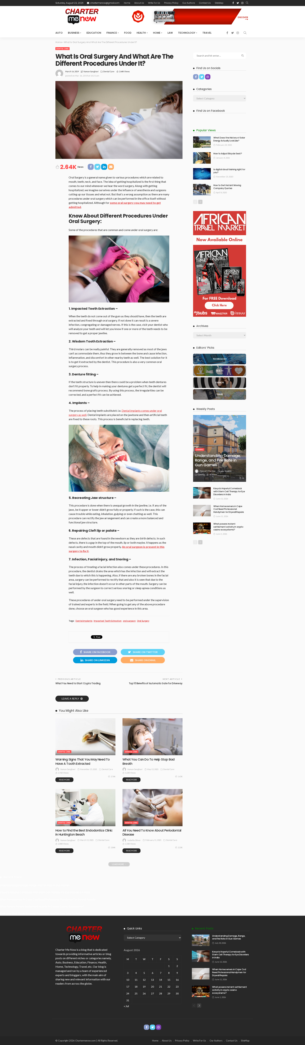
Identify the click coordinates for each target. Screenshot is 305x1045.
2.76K (113, 776)
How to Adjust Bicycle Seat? (227, 153)
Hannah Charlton (208, 471)
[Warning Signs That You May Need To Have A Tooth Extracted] (85, 736)
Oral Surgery (143, 621)
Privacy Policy (171, 2)
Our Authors (189, 2)
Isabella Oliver (134, 840)
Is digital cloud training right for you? (229, 171)
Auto (59, 33)
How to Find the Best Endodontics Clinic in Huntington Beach (83, 832)
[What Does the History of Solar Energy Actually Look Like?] (202, 142)
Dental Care (62, 49)
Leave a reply (71, 698)
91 (243, 478)
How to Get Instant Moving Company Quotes (227, 187)
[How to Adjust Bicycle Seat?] (202, 158)
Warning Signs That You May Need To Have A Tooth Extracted (82, 761)
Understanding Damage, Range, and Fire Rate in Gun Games (218, 460)
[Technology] (219, 359)
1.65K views (130, 773)
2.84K (113, 847)
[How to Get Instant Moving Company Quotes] (202, 189)
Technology (186, 33)
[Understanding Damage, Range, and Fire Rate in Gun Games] (219, 448)
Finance (111, 33)
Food (127, 33)
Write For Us (154, 2)
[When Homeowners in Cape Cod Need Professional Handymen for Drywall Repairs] (202, 510)
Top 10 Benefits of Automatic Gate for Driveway (156, 683)
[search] (247, 3)
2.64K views (124, 71)
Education (93, 33)
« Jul (126, 1006)
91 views (213, 474)
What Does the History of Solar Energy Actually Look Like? (229, 139)
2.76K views (63, 773)
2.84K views (63, 844)
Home (127, 2)
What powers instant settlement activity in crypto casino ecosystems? (228, 526)
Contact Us (205, 2)
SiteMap (219, 2)
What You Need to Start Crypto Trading (78, 683)
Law (170, 33)
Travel (206, 33)
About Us (139, 2)
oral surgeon (129, 621)
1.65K (180, 776)
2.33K (180, 847)
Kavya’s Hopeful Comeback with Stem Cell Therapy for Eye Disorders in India (229, 491)
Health (141, 33)
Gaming (200, 450)
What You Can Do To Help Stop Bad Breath (148, 761)
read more (64, 779)
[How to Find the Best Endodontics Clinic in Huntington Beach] (85, 807)
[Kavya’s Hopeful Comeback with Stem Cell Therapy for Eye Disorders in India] (202, 493)
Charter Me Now (65, 949)
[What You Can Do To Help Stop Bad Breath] (152, 736)
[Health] (219, 371)
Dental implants (84, 621)
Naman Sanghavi (90, 71)
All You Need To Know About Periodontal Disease (151, 832)
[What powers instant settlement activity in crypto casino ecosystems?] (202, 528)
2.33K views (130, 844)
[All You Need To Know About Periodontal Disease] (152, 807)
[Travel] (219, 394)
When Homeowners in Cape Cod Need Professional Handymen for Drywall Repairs (228, 509)
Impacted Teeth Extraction (108, 621)
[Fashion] (219, 382)
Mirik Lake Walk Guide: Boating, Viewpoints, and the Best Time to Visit (40, 913)
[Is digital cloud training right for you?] (202, 174)
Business (73, 33)
